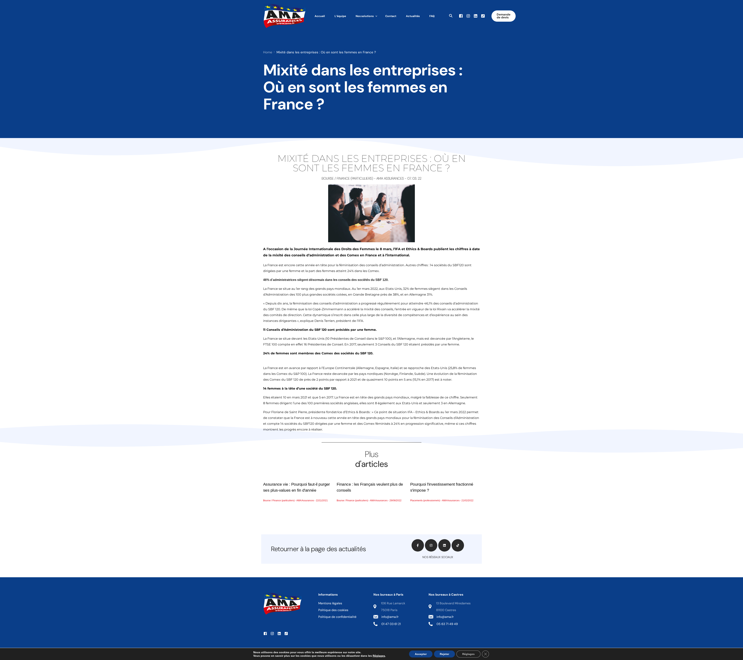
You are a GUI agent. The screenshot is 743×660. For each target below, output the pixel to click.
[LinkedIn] (475, 16)
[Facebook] (461, 16)
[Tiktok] (483, 16)
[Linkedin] (444, 545)
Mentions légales (330, 603)
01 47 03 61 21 (391, 624)
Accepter (421, 654)
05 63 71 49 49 (447, 624)
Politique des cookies (333, 610)
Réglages (379, 655)
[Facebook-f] (418, 545)
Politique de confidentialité (337, 617)
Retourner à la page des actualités (318, 549)
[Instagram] (468, 16)
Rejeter (444, 654)
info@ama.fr (390, 617)
